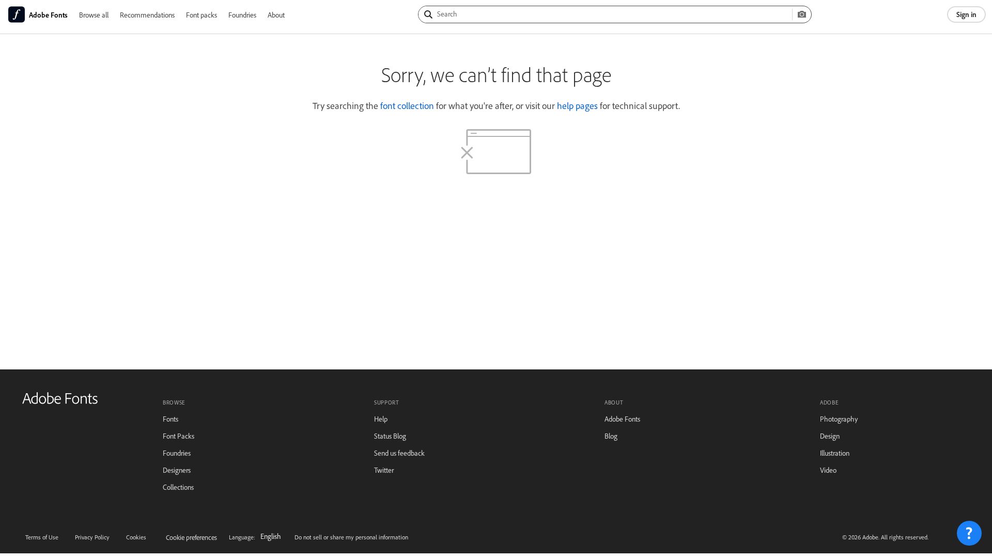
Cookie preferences (191, 537)
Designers (177, 470)
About (276, 14)
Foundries (242, 14)
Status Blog (390, 435)
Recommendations (147, 14)
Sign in (966, 14)
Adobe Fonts (622, 418)
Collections (178, 487)
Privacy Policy (92, 537)
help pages (577, 105)
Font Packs (178, 435)
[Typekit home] (60, 401)
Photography (839, 418)
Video (828, 470)
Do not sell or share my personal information (351, 537)
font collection (407, 105)
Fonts (170, 418)
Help (381, 418)
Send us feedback (399, 452)
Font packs (201, 14)
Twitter (384, 470)
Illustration (834, 452)
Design (830, 435)
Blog (611, 435)
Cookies (136, 537)
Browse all (94, 14)
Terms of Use (41, 537)
